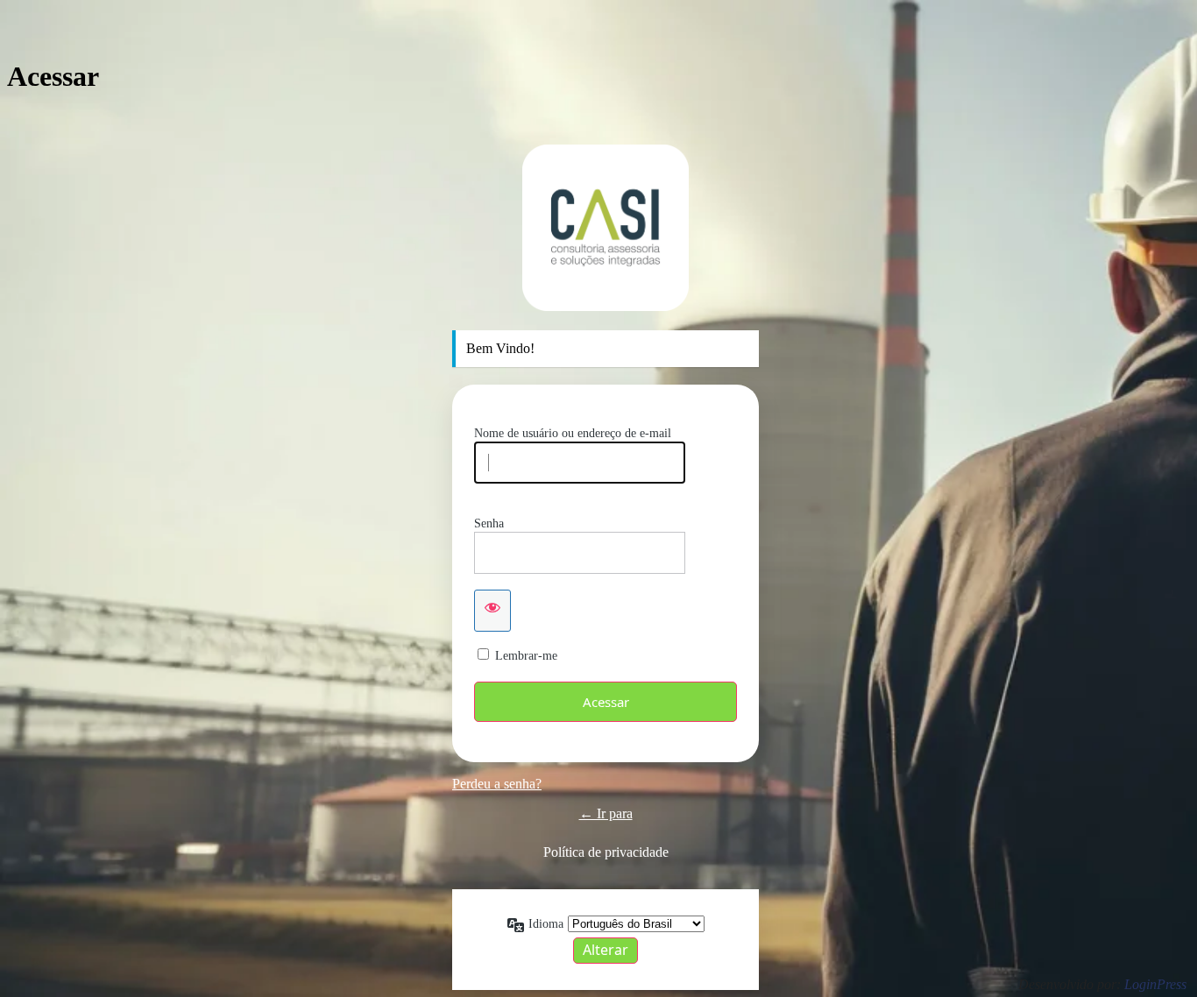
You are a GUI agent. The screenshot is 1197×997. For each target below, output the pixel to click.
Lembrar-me (526, 655)
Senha (489, 523)
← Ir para (606, 813)
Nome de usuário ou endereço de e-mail (572, 433)
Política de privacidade (606, 852)
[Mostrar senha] (492, 611)
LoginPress (1155, 984)
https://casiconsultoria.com (605, 228)
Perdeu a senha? (497, 783)
